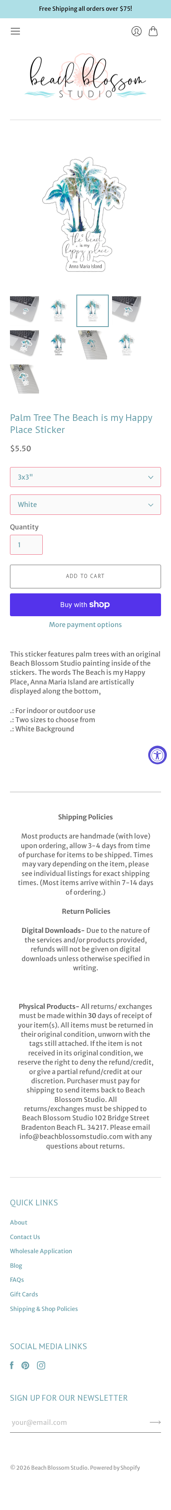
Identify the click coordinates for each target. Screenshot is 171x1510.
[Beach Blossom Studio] (85, 78)
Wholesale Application (41, 1251)
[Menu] (15, 31)
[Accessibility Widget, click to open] (157, 755)
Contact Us (25, 1237)
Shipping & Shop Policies (44, 1309)
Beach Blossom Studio (59, 1467)
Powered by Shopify (115, 1467)
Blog (16, 1265)
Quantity (24, 527)
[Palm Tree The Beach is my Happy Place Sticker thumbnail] (24, 310)
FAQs (17, 1280)
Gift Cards (24, 1294)
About (18, 1222)
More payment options (85, 624)
